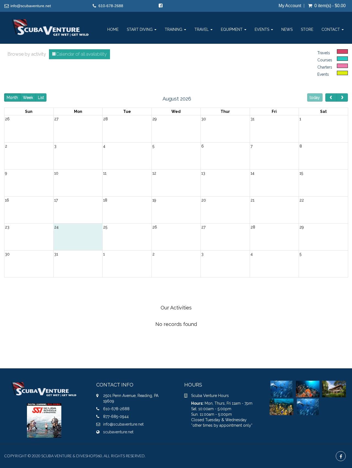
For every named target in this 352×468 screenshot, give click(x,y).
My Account (290, 6)
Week (28, 97)
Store (307, 29)
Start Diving (140, 29)
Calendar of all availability (81, 54)
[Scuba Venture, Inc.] (50, 19)
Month (12, 97)
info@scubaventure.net (30, 6)
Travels (323, 53)
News (287, 29)
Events (262, 29)
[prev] (331, 97)
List (41, 97)
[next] (342, 97)
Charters (324, 67)
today (315, 97)
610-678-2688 (110, 6)
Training (174, 29)
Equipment (232, 29)
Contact (331, 29)
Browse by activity (26, 54)
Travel (202, 29)
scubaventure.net (118, 432)
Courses (324, 60)
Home (113, 29)
